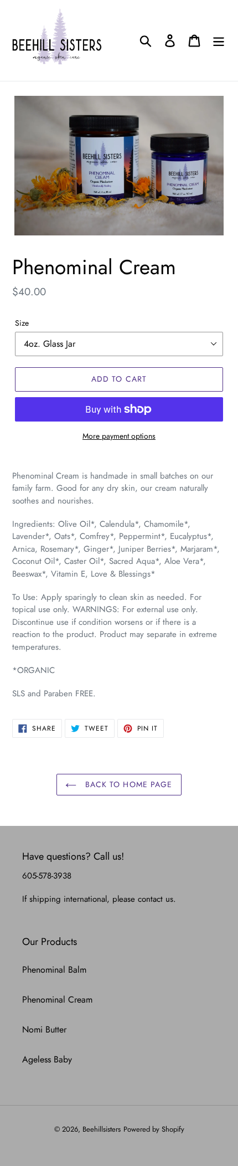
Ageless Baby (47, 1059)
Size (22, 322)
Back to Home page (127, 784)
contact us (155, 899)
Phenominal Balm (54, 969)
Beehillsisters (101, 1129)
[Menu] (218, 40)
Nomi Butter (44, 1029)
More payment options (119, 435)
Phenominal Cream (57, 999)
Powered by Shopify (153, 1129)
